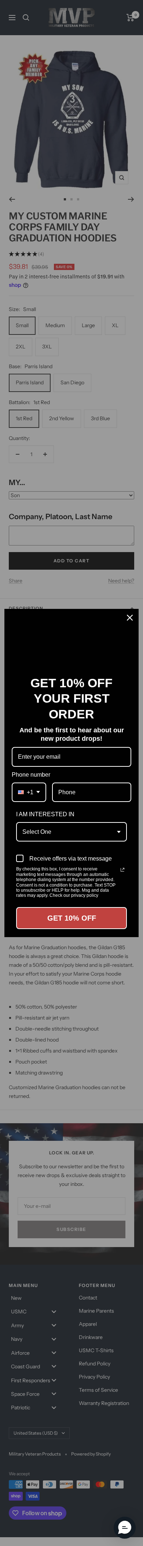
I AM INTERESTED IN (45, 814)
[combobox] (29, 792)
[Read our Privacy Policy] (122, 869)
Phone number (31, 775)
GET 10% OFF (71, 918)
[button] (125, 1528)
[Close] (130, 617)
